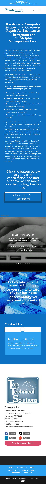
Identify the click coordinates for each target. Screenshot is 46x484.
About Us (28, 473)
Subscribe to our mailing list (23, 443)
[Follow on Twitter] (20, 433)
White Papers (13, 470)
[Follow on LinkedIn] (6, 438)
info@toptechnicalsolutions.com (22, 426)
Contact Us (16, 473)
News (32, 468)
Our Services (22, 468)
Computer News (28, 470)
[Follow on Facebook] (6, 433)
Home (11, 468)
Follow (12, 434)
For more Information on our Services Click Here (23, 248)
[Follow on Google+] (20, 438)
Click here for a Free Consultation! (23, 197)
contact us (30, 301)
